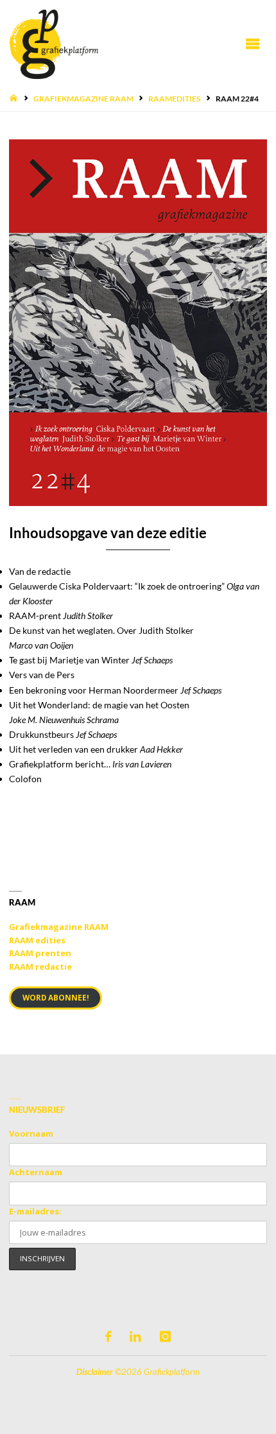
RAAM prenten (40, 953)
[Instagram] (165, 1336)
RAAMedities (174, 98)
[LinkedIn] (135, 1336)
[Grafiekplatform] (53, 43)
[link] (137, 322)
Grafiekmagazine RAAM (83, 98)
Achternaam (35, 1172)
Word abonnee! (55, 997)
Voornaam (31, 1133)
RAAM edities (37, 940)
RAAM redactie (40, 966)
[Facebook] (108, 1336)
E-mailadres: (35, 1211)
